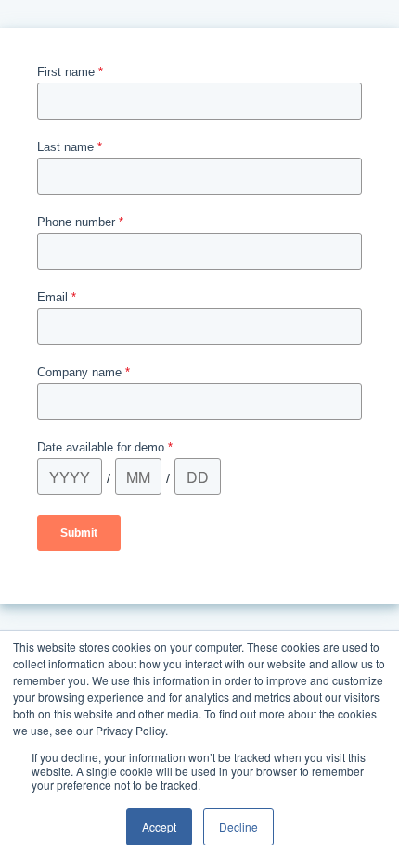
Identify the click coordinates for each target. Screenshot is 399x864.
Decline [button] (238, 826)
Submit (78, 533)
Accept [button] (159, 826)
